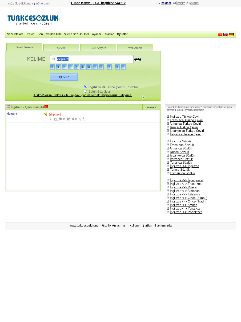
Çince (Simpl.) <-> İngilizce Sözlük (98, 3)
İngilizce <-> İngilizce (184, 166)
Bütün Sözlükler (99, 91)
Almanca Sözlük (181, 148)
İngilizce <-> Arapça (183, 205)
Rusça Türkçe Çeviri (184, 127)
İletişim (180, 3)
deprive (12, 113)
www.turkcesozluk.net (84, 225)
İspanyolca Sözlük (182, 155)
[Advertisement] (150, 18)
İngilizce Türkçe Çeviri (185, 116)
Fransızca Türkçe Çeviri (186, 120)
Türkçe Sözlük (180, 169)
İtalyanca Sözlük (181, 159)
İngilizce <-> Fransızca (185, 184)
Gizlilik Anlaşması (114, 225)
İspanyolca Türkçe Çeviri (187, 130)
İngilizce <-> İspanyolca (186, 180)
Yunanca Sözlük (181, 162)
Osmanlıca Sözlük (182, 173)
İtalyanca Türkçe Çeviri (185, 134)
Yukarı (151, 107)
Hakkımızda (163, 225)
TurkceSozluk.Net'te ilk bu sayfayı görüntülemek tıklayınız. (83, 95)
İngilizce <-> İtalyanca (185, 194)
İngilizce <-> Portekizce (186, 212)
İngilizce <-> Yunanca (185, 208)
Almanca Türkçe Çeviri (185, 123)
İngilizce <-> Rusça (183, 187)
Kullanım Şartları (140, 225)
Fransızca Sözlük (182, 145)
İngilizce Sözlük (181, 141)
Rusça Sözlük (179, 152)
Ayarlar (194, 3)
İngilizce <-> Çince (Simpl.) (188, 198)
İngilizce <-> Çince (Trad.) (187, 201)
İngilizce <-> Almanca (185, 191)
